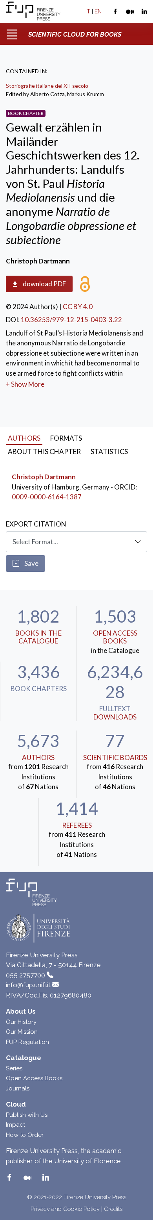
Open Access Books (115, 637)
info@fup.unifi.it (28, 985)
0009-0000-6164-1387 (47, 497)
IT (88, 11)
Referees (77, 825)
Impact (15, 1124)
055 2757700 (25, 975)
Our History (21, 1021)
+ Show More (25, 384)
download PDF (44, 284)
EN (98, 11)
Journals (17, 1088)
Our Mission (22, 1031)
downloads (115, 717)
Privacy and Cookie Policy (65, 1209)
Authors (38, 757)
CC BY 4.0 (78, 306)
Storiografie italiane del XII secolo (47, 85)
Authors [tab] (24, 438)
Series (14, 1068)
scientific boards (115, 757)
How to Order (25, 1134)
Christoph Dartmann (44, 477)
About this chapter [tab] (44, 451)
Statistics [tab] (109, 451)
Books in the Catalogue (38, 637)
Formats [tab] (66, 438)
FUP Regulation (27, 1042)
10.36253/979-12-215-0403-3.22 (71, 319)
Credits (113, 1209)
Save (30, 563)
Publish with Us (26, 1114)
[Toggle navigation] (12, 31)
